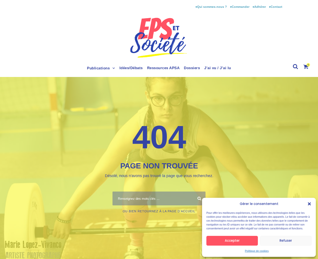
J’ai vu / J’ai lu (217, 68)
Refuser (285, 240)
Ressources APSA (163, 68)
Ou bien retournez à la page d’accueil (159, 211)
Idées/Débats (131, 68)
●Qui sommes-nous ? (211, 6)
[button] (309, 204)
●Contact (275, 6)
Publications (98, 68)
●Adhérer (259, 6)
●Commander (239, 6)
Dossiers (192, 68)
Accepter (232, 240)
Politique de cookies (257, 251)
